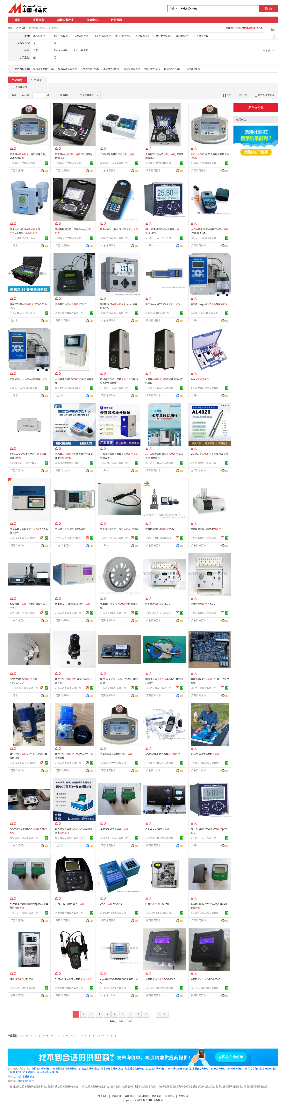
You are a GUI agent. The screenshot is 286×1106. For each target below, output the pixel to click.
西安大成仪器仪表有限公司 (69, 313)
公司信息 (36, 80)
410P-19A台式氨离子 (69, 904)
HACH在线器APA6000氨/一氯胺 (25, 231)
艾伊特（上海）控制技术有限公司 (160, 238)
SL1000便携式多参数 (204, 754)
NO (72, 1035)
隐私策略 (156, 1096)
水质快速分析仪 (132, 69)
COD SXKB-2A (111, 904)
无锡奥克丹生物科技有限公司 (24, 163)
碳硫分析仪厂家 (239, 1068)
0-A (22, 1035)
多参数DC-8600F (160, 979)
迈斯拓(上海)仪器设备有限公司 (205, 313)
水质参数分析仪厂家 (137, 1068)
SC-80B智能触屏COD (117, 154)
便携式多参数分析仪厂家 (68, 1068)
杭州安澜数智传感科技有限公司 (205, 463)
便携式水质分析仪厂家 (43, 1068)
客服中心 (129, 1096)
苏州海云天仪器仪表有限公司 (205, 238)
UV (98, 1035)
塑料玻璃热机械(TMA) (160, 529)
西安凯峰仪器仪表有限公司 (159, 838)
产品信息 (17, 80)
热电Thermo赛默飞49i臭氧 (72, 604)
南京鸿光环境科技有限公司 (159, 463)
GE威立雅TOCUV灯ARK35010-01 (23, 681)
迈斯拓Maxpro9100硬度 (209, 304)
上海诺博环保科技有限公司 (114, 463)
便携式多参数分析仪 (43, 69)
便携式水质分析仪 (67, 69)
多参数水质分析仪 (90, 69)
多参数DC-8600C (205, 979)
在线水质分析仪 (192, 69)
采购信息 (38, 20)
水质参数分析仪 (111, 69)
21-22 (129, 1021)
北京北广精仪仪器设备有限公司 (69, 388)
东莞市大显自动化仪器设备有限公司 (69, 538)
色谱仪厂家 (19, 1072)
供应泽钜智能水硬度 (114, 829)
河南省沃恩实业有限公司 (23, 538)
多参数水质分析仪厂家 (115, 1068)
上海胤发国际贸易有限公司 (204, 388)
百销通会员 (21, 87)
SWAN (199, 379)
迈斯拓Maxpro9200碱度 (28, 379)
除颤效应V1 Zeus (157, 604)
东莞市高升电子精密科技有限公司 (205, 538)
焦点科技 (147, 1100)
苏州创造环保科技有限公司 (114, 388)
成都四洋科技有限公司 (157, 313)
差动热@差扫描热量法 (70, 529)
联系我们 (116, 1096)
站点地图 (143, 1096)
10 (146, 1014)
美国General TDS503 (162, 304)
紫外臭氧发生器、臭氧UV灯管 (119, 529)
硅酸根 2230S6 (21, 979)
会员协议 (170, 1096)
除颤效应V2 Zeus (202, 604)
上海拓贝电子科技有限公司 (114, 538)
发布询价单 (256, 108)
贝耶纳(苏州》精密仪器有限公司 (24, 463)
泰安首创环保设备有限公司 (114, 163)
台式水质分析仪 (172, 69)
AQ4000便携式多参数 (162, 754)
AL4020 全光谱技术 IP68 (209, 454)
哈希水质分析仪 (26, 1076)
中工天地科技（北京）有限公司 (24, 313)
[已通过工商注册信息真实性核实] (46, 163)
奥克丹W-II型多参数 (116, 754)
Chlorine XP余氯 (157, 829)
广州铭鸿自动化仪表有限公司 (114, 988)
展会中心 (92, 20)
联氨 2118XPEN (157, 904)
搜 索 (268, 9)
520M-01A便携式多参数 (73, 979)
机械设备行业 (65, 20)
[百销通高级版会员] (42, 538)
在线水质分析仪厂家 (92, 1068)
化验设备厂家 (255, 1068)
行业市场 (116, 20)
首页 (17, 20)
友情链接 (183, 1096)
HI (52, 1035)
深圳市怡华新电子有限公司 (114, 238)
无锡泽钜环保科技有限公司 (114, 838)
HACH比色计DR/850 (119, 229)
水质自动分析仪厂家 (202, 1068)
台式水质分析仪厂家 (159, 1068)
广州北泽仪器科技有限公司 (159, 763)
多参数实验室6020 (70, 304)
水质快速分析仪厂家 (181, 1068)
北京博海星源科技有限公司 (69, 838)
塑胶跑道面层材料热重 (205, 529)
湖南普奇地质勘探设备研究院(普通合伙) (69, 463)
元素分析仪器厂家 (49, 1072)
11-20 (120, 1021)
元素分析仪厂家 (222, 1068)
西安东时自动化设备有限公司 (114, 913)
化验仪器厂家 (32, 1072)
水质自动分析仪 (152, 69)
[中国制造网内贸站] (28, 8)
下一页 (162, 1014)
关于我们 (102, 1096)
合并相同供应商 (266, 95)
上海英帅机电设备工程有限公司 (24, 238)
